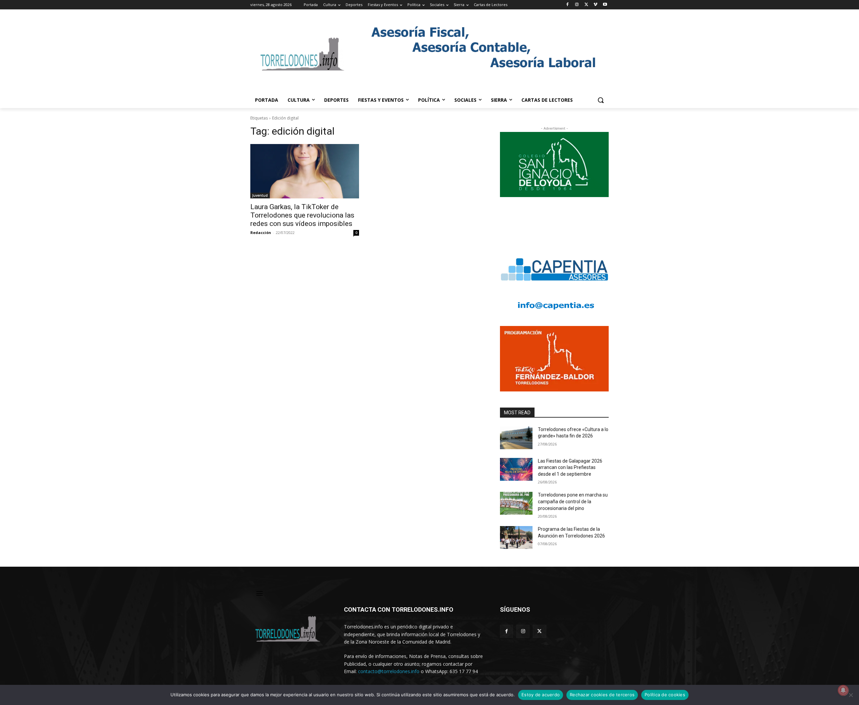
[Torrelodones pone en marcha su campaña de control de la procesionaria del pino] (516, 503)
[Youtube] (605, 5)
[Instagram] (577, 5)
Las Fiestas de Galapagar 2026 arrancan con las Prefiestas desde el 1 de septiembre (570, 467)
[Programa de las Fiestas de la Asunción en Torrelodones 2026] (516, 537)
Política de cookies (665, 694)
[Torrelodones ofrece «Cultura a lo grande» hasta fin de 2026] (516, 437)
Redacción (260, 232)
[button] (601, 100)
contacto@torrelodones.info (388, 671)
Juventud (260, 195)
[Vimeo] (595, 5)
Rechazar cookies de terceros (602, 694)
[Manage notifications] (843, 690)
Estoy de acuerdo (540, 694)
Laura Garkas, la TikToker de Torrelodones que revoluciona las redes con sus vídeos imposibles (302, 215)
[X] (586, 5)
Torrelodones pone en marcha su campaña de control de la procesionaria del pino (573, 501)
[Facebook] (567, 5)
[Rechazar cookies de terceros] (850, 695)
